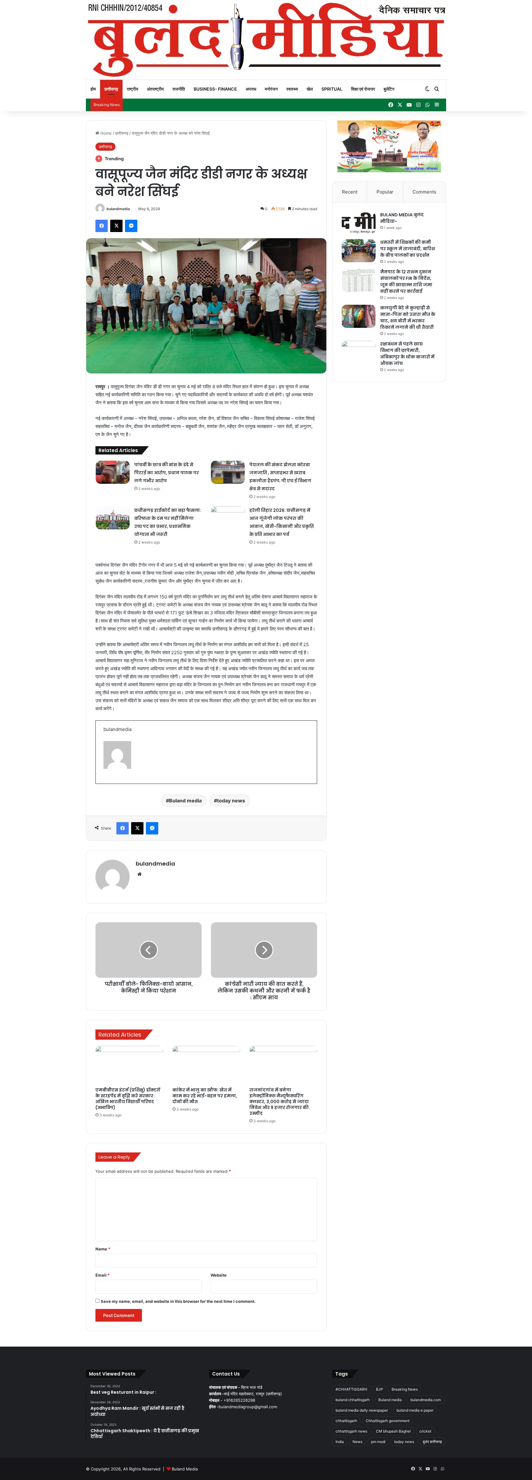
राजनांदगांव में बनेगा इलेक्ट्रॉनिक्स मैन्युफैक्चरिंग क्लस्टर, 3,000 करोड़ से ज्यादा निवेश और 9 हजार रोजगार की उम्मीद (279, 1101)
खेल (310, 89)
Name (102, 1248)
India (340, 1441)
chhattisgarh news (351, 1431)
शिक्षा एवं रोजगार (363, 89)
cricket (425, 1431)
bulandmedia (118, 208)
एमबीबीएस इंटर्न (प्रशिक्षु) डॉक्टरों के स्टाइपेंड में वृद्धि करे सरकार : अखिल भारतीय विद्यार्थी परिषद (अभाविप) (127, 1099)
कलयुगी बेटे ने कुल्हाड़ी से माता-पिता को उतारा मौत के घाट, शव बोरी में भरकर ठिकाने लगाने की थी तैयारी (407, 317)
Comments (424, 192)
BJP (379, 1389)
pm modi (378, 1441)
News (357, 1441)
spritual (331, 89)
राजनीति (178, 89)
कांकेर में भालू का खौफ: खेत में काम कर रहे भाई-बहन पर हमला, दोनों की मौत (204, 1096)
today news (231, 800)
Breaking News (405, 1389)
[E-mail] (106, 782)
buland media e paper (415, 1410)
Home (105, 133)
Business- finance (215, 89)
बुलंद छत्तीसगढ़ (432, 1441)
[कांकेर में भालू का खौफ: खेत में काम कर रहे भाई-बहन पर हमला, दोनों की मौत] (206, 1065)
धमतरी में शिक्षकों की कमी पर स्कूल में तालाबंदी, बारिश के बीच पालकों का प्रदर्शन (407, 248)
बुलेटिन (389, 89)
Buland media (185, 800)
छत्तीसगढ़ (111, 89)
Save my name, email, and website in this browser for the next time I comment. (178, 1301)
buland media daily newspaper (362, 1410)
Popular (385, 192)
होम (93, 89)
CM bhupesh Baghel (393, 1431)
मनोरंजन (271, 89)
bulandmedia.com (425, 1399)
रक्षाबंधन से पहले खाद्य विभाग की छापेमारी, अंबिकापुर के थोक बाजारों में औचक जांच (407, 353)
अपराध (251, 89)
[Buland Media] (266, 40)
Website (219, 1275)
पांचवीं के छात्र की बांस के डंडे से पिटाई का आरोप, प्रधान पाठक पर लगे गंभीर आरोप (166, 473)
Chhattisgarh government (387, 1420)
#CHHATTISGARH (351, 1389)
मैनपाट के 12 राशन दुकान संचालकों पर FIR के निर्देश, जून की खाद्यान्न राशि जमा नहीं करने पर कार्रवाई (406, 281)
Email (102, 1275)
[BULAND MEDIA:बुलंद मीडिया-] (359, 223)
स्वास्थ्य (292, 89)
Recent (349, 192)
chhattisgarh (346, 1420)
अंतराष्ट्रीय (155, 89)
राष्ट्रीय (132, 89)
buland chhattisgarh (353, 1399)
